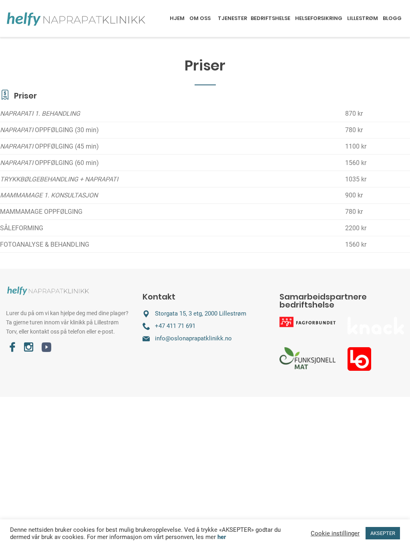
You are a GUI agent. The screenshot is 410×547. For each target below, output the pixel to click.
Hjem (177, 18)
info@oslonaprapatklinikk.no (193, 338)
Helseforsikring (318, 18)
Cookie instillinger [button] (335, 533)
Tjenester (232, 18)
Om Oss (200, 18)
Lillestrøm (362, 18)
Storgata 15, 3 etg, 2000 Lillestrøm (200, 313)
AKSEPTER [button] (382, 533)
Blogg (392, 18)
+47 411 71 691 (175, 326)
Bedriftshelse (270, 18)
